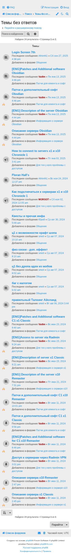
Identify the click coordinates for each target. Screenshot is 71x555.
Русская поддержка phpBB (35, 548)
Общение (41, 62)
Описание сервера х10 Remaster (35, 477)
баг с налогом (22, 283)
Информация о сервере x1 (51, 368)
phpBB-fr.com (46, 544)
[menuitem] (11, 7)
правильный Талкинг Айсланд (34, 299)
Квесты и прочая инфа (28, 216)
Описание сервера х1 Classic (32, 494)
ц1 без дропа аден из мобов (32, 266)
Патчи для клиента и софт (51, 83)
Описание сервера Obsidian (32, 130)
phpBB (29, 540)
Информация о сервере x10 (51, 388)
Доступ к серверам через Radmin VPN (39, 457)
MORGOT (43, 199)
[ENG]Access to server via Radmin (36, 337)
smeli (41, 236)
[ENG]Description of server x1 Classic (38, 357)
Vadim (41, 76)
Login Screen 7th (23, 52)
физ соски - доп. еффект (30, 249)
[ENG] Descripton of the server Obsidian (40, 110)
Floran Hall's (20, 175)
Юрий (41, 219)
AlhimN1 (43, 55)
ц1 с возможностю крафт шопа (34, 232)
